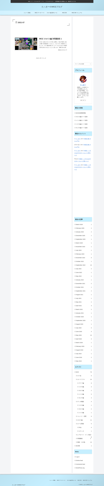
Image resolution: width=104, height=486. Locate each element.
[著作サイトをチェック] (81, 100)
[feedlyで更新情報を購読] (83, 100)
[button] (90, 64)
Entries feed (79, 460)
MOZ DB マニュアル (87, 480)
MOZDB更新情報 (81, 113)
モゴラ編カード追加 (81, 127)
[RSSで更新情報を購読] (85, 100)
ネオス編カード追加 (81, 116)
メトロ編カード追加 (81, 120)
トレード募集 (52, 480)
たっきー (83, 85)
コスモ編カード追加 (81, 124)
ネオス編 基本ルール (71, 480)
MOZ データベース (61, 480)
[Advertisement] (41, 30)
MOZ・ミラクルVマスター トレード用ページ (82, 153)
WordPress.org (80, 468)
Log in (77, 457)
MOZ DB (79, 480)
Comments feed (80, 464)
